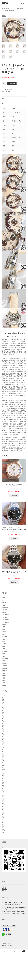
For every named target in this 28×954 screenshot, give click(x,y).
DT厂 (3, 827)
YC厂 (3, 826)
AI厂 (3, 777)
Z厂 (2, 801)
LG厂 (3, 778)
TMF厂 (3, 805)
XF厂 (3, 754)
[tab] (14, 99)
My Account (4, 951)
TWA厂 (3, 785)
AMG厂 (3, 831)
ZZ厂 (3, 796)
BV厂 (3, 741)
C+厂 (3, 708)
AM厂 (3, 821)
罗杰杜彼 (5, 651)
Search (14, 951)
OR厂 (3, 788)
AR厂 (3, 725)
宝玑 (4, 646)
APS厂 (3, 700)
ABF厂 (3, 765)
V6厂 (3, 736)
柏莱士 (4, 675)
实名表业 (6, 3)
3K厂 (3, 721)
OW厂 (3, 790)
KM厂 (3, 749)
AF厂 (3, 767)
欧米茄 (7, 9)
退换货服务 (4, 889)
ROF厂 (3, 798)
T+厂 (3, 710)
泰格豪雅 (5, 665)
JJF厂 (3, 713)
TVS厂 (6, 91)
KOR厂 (3, 803)
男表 (9, 91)
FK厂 (3, 814)
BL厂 (3, 793)
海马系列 (12, 9)
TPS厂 (3, 782)
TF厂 (3, 762)
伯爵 (4, 648)
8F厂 (3, 739)
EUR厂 (3, 731)
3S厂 (3, 787)
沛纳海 (4, 631)
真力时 (4, 673)
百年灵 (4, 634)
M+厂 (3, 764)
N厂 (2, 704)
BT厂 (3, 697)
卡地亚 (4, 624)
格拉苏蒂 (5, 668)
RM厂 (3, 743)
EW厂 (3, 715)
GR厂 (3, 723)
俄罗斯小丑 (5, 663)
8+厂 (3, 834)
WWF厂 (3, 783)
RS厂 (3, 780)
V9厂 (3, 748)
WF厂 (3, 759)
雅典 (4, 680)
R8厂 (3, 734)
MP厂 (3, 809)
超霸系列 (7, 622)
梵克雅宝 (5, 670)
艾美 (4, 683)
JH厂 (3, 738)
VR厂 (3, 811)
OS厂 (3, 791)
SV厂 (3, 824)
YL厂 (3, 813)
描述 (3, 98)
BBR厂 (3, 699)
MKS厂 (3, 718)
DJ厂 (3, 819)
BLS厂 (3, 829)
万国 (4, 627)
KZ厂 (3, 751)
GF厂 (3, 730)
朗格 (4, 678)
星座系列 (7, 614)
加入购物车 (12, 83)
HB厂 (3, 818)
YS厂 (3, 757)
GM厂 (3, 728)
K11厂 (3, 775)
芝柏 (4, 597)
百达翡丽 (5, 610)
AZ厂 (3, 756)
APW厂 (3, 832)
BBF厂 (3, 761)
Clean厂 (3, 695)
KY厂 (3, 752)
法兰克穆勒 (5, 658)
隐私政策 (4, 891)
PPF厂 (3, 702)
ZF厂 (3, 705)
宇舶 (4, 629)
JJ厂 (3, 795)
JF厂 (3, 717)
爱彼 (4, 605)
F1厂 (3, 800)
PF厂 (3, 770)
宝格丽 (4, 644)
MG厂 (3, 808)
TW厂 (3, 744)
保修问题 (4, 887)
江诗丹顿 (5, 636)
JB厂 (3, 720)
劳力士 (4, 602)
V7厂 (3, 774)
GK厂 (3, 816)
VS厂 (3, 707)
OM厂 (3, 726)
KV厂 (3, 733)
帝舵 (4, 653)
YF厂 (3, 806)
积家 (4, 639)
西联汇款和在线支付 (9, 926)
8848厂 (3, 769)
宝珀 (4, 656)
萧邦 (4, 661)
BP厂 (3, 746)
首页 (4, 9)
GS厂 (3, 772)
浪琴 (4, 641)
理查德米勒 (5, 607)
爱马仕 (4, 685)
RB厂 (3, 822)
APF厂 (3, 712)
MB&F (4, 600)
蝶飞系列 (7, 619)
